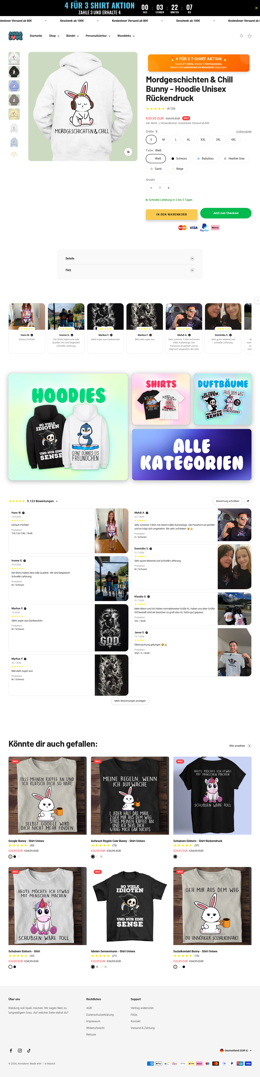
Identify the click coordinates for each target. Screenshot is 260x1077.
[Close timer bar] (256, 8)
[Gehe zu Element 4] (14, 100)
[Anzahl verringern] (151, 188)
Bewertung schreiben (227, 501)
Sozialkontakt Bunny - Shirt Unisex (195, 951)
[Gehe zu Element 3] (14, 86)
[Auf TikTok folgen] (29, 1050)
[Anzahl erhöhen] (168, 188)
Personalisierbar (96, 36)
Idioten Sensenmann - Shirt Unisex (113, 951)
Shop (52, 36)
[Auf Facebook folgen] (10, 1050)
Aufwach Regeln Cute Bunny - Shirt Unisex (118, 841)
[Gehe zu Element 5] (14, 114)
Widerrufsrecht (95, 1028)
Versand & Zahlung (143, 1028)
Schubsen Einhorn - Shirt (24, 951)
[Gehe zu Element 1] (14, 58)
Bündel (70, 36)
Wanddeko (124, 36)
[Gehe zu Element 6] (14, 129)
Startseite (36, 36)
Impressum (93, 1021)
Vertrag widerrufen (142, 1008)
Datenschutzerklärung (100, 1014)
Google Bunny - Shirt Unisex (26, 841)
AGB (89, 1008)
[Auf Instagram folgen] (20, 1050)
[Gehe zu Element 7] (14, 143)
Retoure (91, 1034)
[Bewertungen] (27, 316)
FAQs (134, 1014)
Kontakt (135, 1021)
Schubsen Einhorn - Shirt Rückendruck (197, 841)
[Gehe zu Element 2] (14, 72)
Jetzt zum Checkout (225, 213)
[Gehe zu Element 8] (14, 157)
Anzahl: (150, 179)
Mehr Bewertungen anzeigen (130, 700)
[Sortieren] (248, 501)
